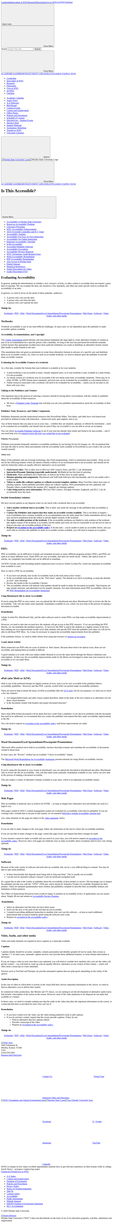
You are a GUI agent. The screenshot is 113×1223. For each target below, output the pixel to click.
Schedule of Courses (16, 118)
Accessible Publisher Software (20, 247)
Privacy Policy (13, 1186)
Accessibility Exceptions (17, 249)
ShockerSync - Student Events (20, 120)
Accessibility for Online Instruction (22, 239)
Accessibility (12, 1196)
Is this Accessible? (14, 244)
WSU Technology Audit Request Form (24, 254)
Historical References (16, 266)
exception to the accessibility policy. (37, 1025)
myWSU (61, 2)
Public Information (15, 1199)
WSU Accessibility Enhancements (21, 229)
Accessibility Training (16, 234)
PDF (16, 313)
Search (4, 49)
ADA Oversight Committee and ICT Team (25, 232)
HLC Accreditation (15, 1206)
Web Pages (87, 313)
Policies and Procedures (17, 115)
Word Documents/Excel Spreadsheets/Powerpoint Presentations (53, 313)
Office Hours (12, 113)
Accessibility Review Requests (20, 251)
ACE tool (68, 691)
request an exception (76, 636)
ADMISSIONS (21, 73)
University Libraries (15, 133)
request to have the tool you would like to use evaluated (45, 433)
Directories (40, 2)
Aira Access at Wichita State (19, 261)
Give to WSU (51, 2)
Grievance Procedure (16, 227)
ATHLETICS (50, 73)
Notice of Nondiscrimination (19, 1189)
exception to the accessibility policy (34, 527)
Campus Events (13, 108)
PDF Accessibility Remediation (20, 259)
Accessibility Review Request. (46, 896)
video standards (51, 818)
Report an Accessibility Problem (21, 224)
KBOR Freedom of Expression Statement (25, 1204)
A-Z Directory (13, 103)
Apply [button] (19, 1055)
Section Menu (8, 217)
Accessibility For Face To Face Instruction (25, 237)
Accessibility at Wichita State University (24, 222)
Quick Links (7, 24)
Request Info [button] (6, 1055)
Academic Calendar (15, 98)
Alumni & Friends (9, 1171)
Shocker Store (13, 123)
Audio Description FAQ (17, 271)
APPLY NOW (69, 73)
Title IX (10, 1191)
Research (32, 2)
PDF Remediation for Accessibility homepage (30, 590)
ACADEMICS (7, 73)
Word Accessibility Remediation (21, 256)
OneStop (69, 2)
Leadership (6, 2)
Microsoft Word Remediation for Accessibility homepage (30, 759)
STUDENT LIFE (36, 73)
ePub (22, 313)
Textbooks (8, 313)
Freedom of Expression (17, 1181)
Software (98, 313)
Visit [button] (14, 1055)
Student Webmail (14, 125)
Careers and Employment (18, 110)
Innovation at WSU (19, 2)
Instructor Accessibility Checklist (21, 242)
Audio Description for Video (19, 269)
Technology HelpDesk (16, 128)
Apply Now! (12, 100)
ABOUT (59, 73)
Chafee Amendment (13, 340)
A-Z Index (11, 1176)
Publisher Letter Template (27, 403)
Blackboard (12, 105)
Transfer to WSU (14, 130)
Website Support (14, 1201)
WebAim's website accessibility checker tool (81, 813)
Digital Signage (13, 264)
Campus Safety (13, 1194)
